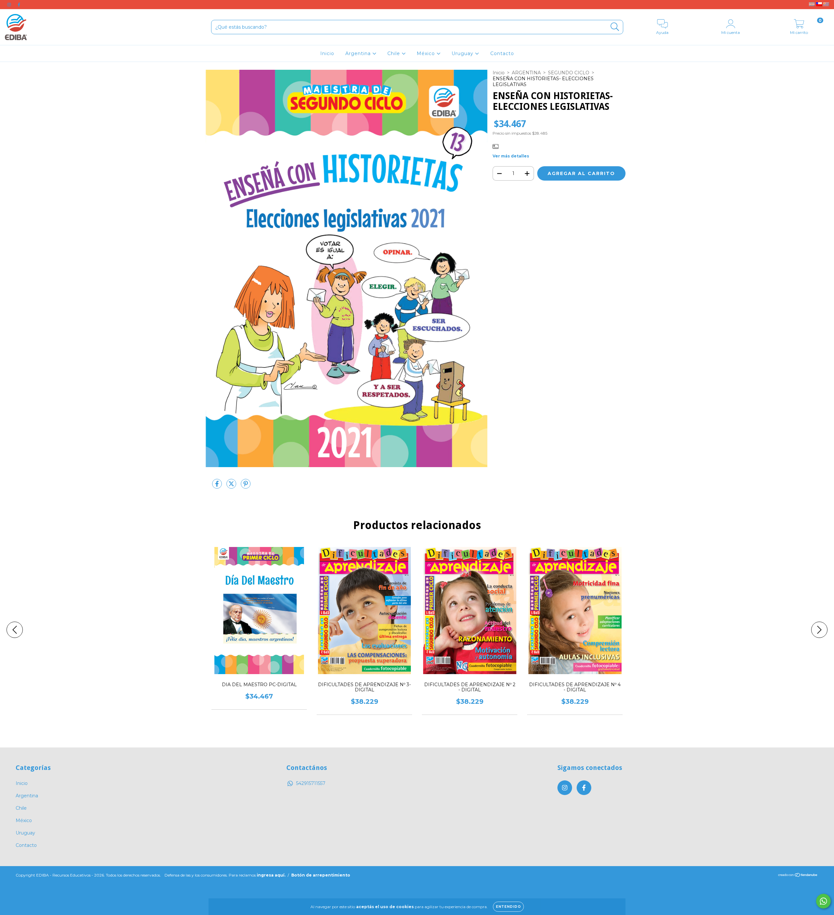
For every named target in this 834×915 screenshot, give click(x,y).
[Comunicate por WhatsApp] (823, 901)
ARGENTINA (526, 73)
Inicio (327, 53)
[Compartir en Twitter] (231, 486)
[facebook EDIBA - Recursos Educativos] (19, 4)
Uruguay (463, 53)
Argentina (358, 53)
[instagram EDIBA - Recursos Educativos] (10, 4)
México (427, 53)
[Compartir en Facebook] (217, 486)
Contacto (502, 53)
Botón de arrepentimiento (320, 875)
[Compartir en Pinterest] (246, 486)
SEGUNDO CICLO (568, 73)
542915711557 (310, 783)
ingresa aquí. (271, 875)
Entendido (508, 907)
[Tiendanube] (798, 875)
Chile (394, 53)
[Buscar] (615, 27)
